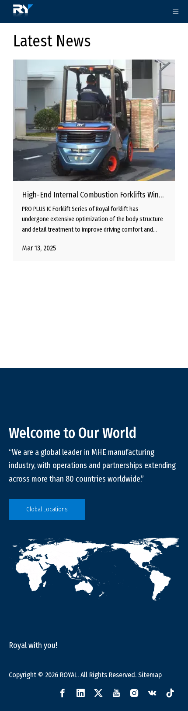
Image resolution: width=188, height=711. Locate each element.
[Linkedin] (80, 693)
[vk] (152, 693)
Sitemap (150, 675)
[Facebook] (63, 693)
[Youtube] (116, 693)
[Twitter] (98, 693)
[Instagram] (134, 693)
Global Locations (47, 509)
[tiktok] (170, 693)
